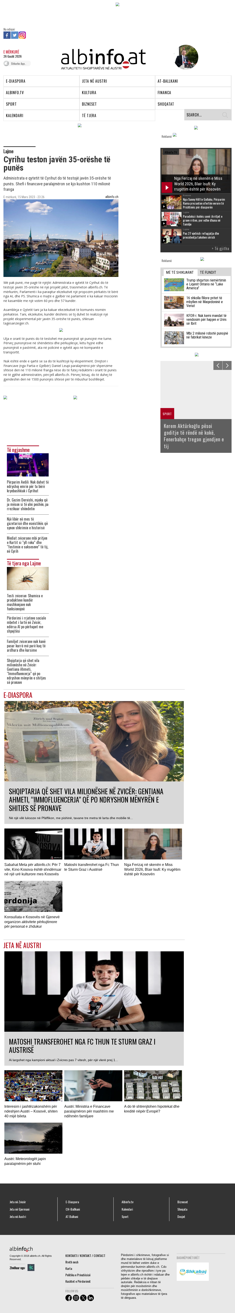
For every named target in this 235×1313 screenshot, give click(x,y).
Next (227, 365)
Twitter (14, 35)
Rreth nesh (71, 1261)
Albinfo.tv (127, 1202)
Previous (217, 365)
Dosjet (181, 1216)
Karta (68, 1268)
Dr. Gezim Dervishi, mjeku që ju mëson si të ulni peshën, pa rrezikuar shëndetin (27, 504)
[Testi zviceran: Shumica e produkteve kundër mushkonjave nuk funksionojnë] (28, 577)
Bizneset (182, 1202)
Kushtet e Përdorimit (78, 1281)
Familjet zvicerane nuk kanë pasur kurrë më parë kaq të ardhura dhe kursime (26, 645)
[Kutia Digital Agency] (31, 1267)
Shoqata (182, 1209)
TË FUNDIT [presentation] (208, 272)
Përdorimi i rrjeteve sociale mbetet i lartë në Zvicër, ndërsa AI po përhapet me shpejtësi (26, 624)
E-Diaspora (72, 1202)
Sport (125, 1216)
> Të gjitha (220, 248)
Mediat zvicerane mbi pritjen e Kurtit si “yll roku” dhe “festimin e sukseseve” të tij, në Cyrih (27, 544)
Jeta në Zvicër (18, 1202)
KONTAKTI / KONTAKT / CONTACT (85, 1255)
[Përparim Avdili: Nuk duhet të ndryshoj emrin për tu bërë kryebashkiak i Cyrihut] (28, 464)
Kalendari (127, 1209)
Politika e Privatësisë (77, 1274)
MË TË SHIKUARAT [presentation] (180, 272)
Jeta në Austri (18, 1216)
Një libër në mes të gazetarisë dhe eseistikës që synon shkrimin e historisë (27, 523)
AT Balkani (72, 1216)
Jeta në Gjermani (19, 1209)
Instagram (22, 35)
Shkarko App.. (18, 63)
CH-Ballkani (73, 1209)
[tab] (181, 272)
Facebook (7, 35)
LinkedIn (30, 35)
